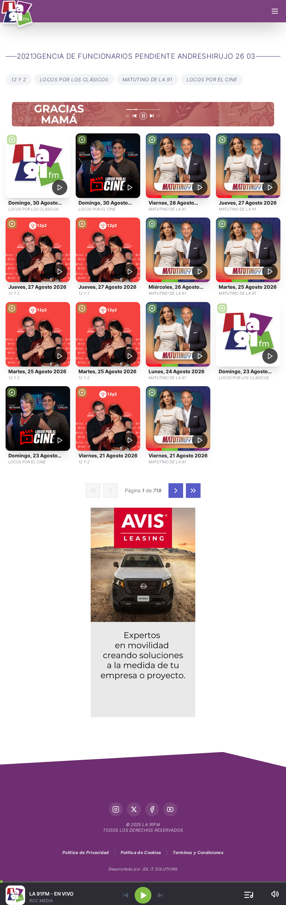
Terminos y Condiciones (198, 852)
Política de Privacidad (85, 852)
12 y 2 (18, 79)
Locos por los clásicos (74, 79)
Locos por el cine (212, 79)
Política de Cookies (141, 852)
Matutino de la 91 (147, 79)
